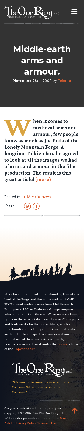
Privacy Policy (26, 423)
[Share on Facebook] (36, 206)
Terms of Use (47, 423)
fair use (63, 344)
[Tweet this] (27, 206)
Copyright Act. (24, 349)
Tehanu (64, 80)
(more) (43, 179)
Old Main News (37, 196)
